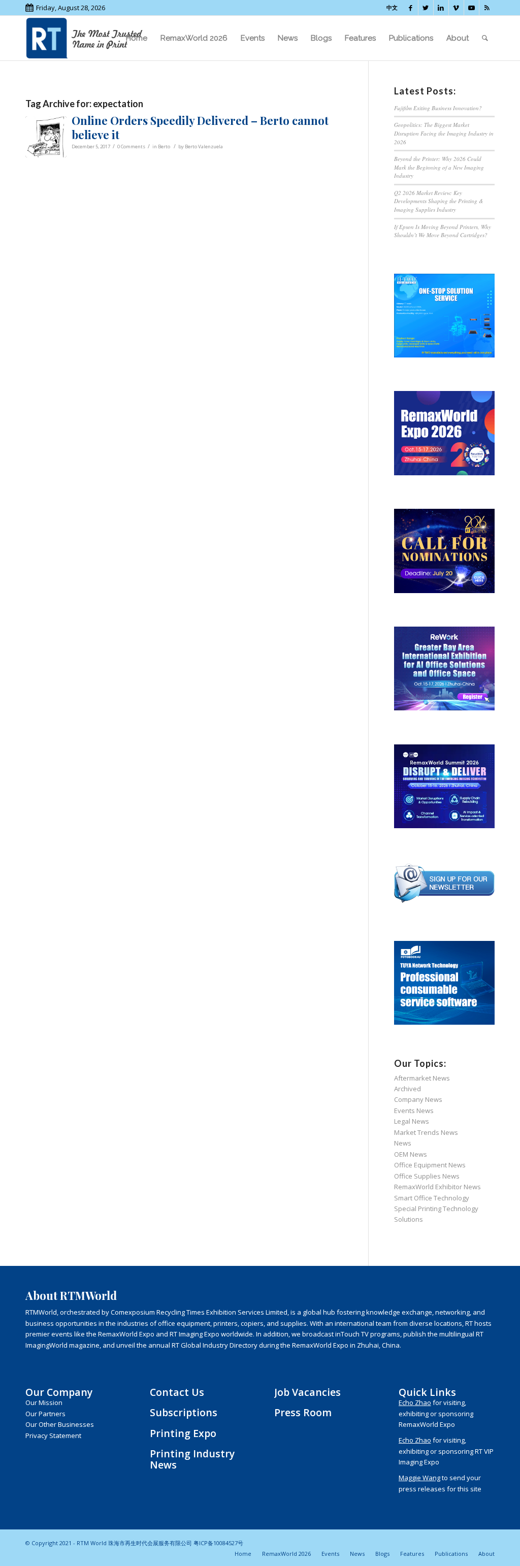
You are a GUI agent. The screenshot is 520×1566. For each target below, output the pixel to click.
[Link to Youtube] (471, 7)
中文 (392, 7)
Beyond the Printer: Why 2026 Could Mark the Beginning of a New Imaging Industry (439, 167)
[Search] (485, 38)
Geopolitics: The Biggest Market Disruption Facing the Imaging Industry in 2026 (444, 133)
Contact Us (177, 1392)
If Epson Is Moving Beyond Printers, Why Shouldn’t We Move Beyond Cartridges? (442, 231)
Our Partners (45, 1413)
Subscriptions (183, 1412)
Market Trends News (426, 1132)
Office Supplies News (427, 1176)
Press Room (303, 1412)
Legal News (411, 1121)
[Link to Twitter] (425, 7)
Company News (418, 1099)
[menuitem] (136, 38)
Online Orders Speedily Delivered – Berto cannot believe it (200, 128)
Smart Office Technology (431, 1197)
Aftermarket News (422, 1078)
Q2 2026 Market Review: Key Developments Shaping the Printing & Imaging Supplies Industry (438, 201)
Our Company (58, 1392)
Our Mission (43, 1402)
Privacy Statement (53, 1435)
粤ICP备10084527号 (218, 1543)
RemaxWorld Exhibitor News (437, 1186)
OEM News (410, 1154)
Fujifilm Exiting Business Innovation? (438, 108)
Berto (164, 146)
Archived (407, 1088)
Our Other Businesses (59, 1424)
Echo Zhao (415, 1402)
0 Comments (131, 146)
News (402, 1143)
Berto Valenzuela (204, 146)
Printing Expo (183, 1433)
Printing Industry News (192, 1459)
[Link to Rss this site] (487, 7)
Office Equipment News (430, 1164)
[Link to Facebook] (410, 7)
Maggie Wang (419, 1477)
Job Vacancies (307, 1392)
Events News (414, 1110)
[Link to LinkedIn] (441, 7)
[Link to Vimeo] (456, 7)
